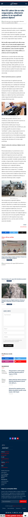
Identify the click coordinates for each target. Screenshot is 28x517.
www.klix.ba (23, 226)
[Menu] (2, 3)
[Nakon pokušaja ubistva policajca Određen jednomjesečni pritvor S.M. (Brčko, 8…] (5, 381)
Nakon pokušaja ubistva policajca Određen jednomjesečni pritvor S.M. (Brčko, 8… (17, 381)
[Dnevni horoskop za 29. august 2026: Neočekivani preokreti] (14, 270)
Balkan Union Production (18, 505)
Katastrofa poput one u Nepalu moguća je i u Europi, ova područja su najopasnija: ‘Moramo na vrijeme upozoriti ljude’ (13, 301)
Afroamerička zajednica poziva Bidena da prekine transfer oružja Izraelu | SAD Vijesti (17, 390)
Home (3, 7)
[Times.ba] (14, 4)
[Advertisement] (14, 411)
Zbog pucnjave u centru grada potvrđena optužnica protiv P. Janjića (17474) (16, 372)
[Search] (26, 3)
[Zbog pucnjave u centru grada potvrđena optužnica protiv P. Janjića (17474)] (5, 372)
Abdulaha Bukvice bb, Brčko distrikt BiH (5, 453)
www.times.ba (4, 467)
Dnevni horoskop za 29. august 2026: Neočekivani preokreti (14, 279)
